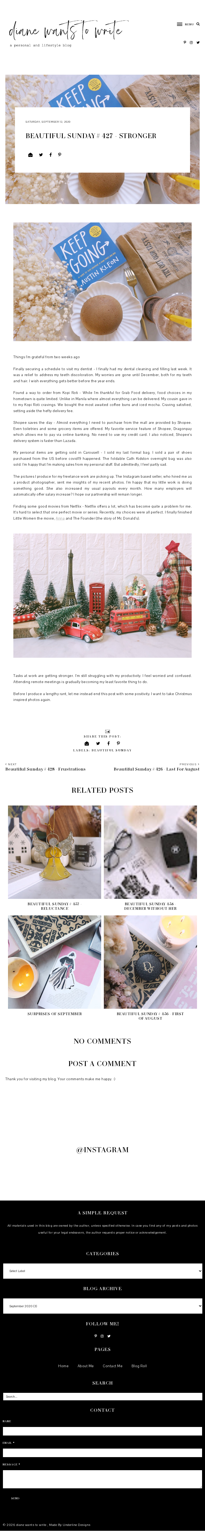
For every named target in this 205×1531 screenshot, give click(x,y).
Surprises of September (54, 1013)
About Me (86, 1366)
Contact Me (113, 1366)
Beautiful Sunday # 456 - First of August (150, 1015)
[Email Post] (107, 731)
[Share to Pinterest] (60, 155)
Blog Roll (139, 1366)
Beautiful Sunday (112, 750)
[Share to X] (41, 155)
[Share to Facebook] (51, 155)
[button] (183, 24)
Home (63, 1366)
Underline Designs (76, 1525)
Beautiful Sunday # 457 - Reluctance (54, 906)
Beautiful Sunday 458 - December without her (150, 906)
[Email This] (31, 155)
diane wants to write (32, 1525)
